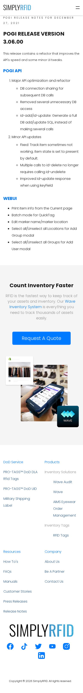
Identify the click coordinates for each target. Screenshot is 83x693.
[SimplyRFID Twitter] (38, 648)
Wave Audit (62, 482)
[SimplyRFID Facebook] (10, 648)
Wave (58, 491)
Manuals (10, 581)
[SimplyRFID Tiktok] (24, 648)
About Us (52, 561)
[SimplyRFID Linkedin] (41, 657)
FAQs (7, 571)
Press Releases (15, 601)
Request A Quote (41, 338)
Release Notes (15, 611)
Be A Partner (54, 571)
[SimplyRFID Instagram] (66, 648)
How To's (10, 561)
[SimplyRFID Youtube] (52, 648)
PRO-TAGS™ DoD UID (20, 488)
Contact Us (54, 581)
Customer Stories (17, 591)
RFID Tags (61, 535)
